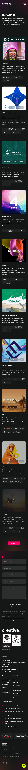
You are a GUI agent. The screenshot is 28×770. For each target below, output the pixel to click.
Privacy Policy (5, 756)
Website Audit (6, 692)
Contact (15, 682)
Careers (15, 693)
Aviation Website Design (11, 705)
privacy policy (23, 613)
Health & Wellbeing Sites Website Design (14, 722)
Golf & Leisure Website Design (13, 708)
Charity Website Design (11, 715)
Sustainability (17, 690)
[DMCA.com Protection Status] (5, 744)
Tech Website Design (11, 726)
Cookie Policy (5, 759)
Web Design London (16, 696)
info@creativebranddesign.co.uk (11, 669)
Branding (4, 687)
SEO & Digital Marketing (5, 683)
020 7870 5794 (6, 671)
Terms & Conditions (14, 756)
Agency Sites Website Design (13, 718)
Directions (5, 666)
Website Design (6, 680)
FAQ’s (14, 680)
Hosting (4, 690)
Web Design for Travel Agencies (14, 711)
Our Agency (16, 685)
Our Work (16, 688)
